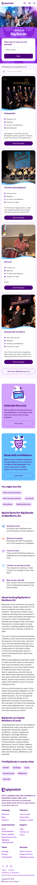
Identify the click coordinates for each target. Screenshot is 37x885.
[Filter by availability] (20, 71)
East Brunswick (8, 773)
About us (5, 814)
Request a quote (26, 820)
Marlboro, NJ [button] (19, 30)
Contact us (24, 832)
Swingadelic (9, 113)
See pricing (18, 423)
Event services (26, 851)
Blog (3, 817)
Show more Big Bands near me (18, 371)
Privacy (11, 870)
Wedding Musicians (23, 504)
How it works (25, 814)
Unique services (26, 854)
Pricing (4, 854)
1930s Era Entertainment (12, 492)
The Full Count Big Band (15, 188)
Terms (4, 870)
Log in (22, 835)
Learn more (18, 475)
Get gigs (5, 851)
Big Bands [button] (19, 34)
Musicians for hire (9, 837)
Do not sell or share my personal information (18, 875)
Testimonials (7, 857)
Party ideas (24, 817)
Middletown (22, 773)
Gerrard (8, 262)
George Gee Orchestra (14, 332)
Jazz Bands (29, 498)
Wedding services (27, 857)
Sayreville (6, 779)
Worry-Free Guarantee (16, 464)
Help (21, 829)
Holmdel (6, 767)
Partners (5, 820)
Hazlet (27, 767)
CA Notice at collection (10, 872)
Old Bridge (16, 767)
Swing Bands (7, 504)
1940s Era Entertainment (12, 498)
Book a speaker (8, 834)
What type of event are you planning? (15, 43)
